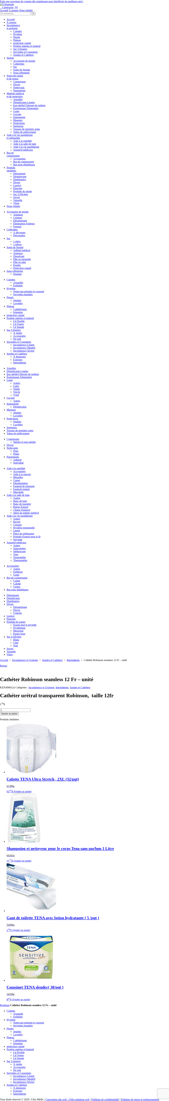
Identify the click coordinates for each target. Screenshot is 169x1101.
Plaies (16, 453)
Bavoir (16, 521)
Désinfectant (19, 176)
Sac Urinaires (20, 49)
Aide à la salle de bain (24, 143)
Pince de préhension (23, 533)
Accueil (4, 10)
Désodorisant (20, 220)
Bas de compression (13, 154)
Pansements (19, 90)
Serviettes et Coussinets (25, 52)
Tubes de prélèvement (24, 132)
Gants (16, 111)
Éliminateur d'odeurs (24, 223)
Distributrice (19, 179)
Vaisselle (17, 200)
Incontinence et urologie (13, 27)
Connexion (7, 7)
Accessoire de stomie (24, 60)
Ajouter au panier (9, 713)
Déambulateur (20, 483)
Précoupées (19, 235)
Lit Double (19, 321)
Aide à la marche (22, 474)
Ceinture (17, 217)
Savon (16, 197)
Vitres (16, 203)
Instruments (19, 117)
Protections (19, 123)
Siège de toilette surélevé (26, 512)
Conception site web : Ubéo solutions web (67, 1099)
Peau (15, 451)
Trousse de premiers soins (26, 129)
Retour (3, 665)
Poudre (17, 265)
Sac (15, 66)
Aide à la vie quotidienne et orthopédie (20, 136)
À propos (13, 10)
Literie (16, 530)
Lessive (17, 185)
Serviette (17, 539)
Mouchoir (18, 630)
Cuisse (16, 580)
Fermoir (17, 226)
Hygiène (17, 34)
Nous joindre (26, 10)
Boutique (5, 1005)
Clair (15, 642)
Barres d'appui (20, 507)
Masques (17, 120)
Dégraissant (19, 173)
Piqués (16, 37)
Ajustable (18, 282)
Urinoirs (17, 613)
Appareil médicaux (23, 149)
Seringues (18, 126)
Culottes (17, 31)
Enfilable (18, 285)
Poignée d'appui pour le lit (26, 536)
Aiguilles (18, 99)
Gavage (17, 114)
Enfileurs (18, 571)
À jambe (17, 333)
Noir (15, 645)
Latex (16, 386)
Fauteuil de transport (23, 486)
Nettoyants (18, 87)
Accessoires (19, 158)
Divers (16, 84)
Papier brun (19, 633)
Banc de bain (20, 501)
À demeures (19, 356)
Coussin (17, 524)
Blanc (16, 639)
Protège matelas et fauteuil (26, 46)
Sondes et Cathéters (23, 55)
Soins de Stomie (21, 69)
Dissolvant (18, 256)
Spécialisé (18, 462)
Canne (16, 480)
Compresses (19, 81)
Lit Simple (18, 327)
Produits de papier (22, 191)
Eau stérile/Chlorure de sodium (29, 105)
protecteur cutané (22, 43)
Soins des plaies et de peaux (15, 77)
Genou (16, 586)
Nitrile (16, 389)
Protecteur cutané (22, 268)
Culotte (17, 583)
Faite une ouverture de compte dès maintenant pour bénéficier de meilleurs (42, 1)
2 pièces (17, 244)
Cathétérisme (20, 309)
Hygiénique (19, 627)
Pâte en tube (19, 262)
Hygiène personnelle (24, 527)
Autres (16, 383)
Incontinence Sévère (23, 350)
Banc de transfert (22, 504)
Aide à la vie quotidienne (26, 146)
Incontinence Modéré (24, 347)
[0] (16, 7)
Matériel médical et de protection (15, 95)
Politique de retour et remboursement (140, 1099)
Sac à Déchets (20, 194)
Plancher (17, 188)
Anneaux (18, 253)
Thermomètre (20, 560)
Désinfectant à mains (24, 102)
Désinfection (19, 406)
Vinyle (16, 392)
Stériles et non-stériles (24, 442)
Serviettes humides (23, 294)
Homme (17, 274)
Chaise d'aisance (21, 509)
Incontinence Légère (23, 344)
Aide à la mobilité (22, 141)
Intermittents (19, 362)
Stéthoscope (19, 551)
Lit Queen (18, 324)
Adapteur (18, 214)
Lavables (18, 303)
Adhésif (17, 459)
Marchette (18, 492)
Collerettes (18, 63)
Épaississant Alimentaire (25, 108)
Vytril (16, 395)
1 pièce (17, 241)
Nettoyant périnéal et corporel (28, 291)
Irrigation (18, 312)
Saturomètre (19, 548)
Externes (17, 359)
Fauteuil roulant (21, 489)
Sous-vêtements (21, 72)
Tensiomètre (19, 557)
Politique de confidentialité (105, 1099)
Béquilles (18, 477)
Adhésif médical (21, 250)
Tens (15, 554)
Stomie (10, 57)
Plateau (17, 40)
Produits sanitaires (11, 169)
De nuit (17, 339)
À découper (19, 232)
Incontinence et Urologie (25, 660)
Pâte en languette (22, 259)
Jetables (17, 300)
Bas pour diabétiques (24, 164)
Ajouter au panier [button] (22, 791)
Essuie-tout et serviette (24, 624)
